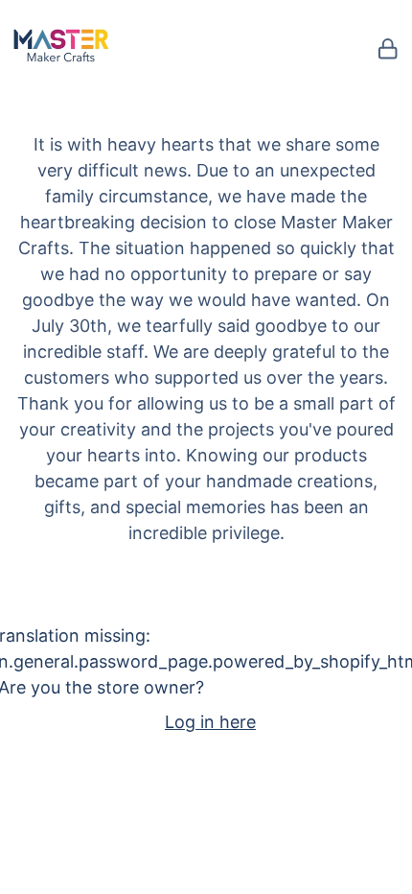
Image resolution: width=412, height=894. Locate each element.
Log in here (210, 722)
